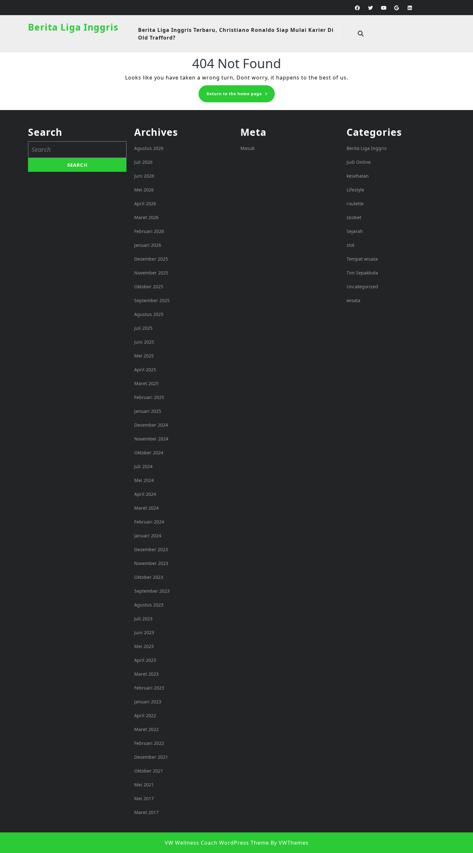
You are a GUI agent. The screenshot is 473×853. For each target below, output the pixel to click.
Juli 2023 (143, 619)
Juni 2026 (144, 176)
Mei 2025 (144, 356)
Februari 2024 (149, 522)
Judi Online (359, 162)
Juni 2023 (144, 632)
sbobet (354, 217)
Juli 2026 (143, 162)
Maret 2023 (146, 674)
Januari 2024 (147, 536)
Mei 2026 (144, 190)
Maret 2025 (146, 383)
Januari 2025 (147, 411)
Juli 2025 (143, 328)
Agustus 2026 (148, 148)
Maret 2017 (146, 812)
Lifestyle (355, 190)
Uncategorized (362, 286)
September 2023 (152, 591)
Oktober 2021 (148, 771)
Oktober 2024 (148, 453)
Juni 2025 (144, 342)
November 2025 (151, 273)
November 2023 (151, 563)
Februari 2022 (149, 743)
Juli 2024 (143, 466)
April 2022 (145, 715)
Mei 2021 (144, 785)
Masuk (247, 148)
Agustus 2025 (148, 314)
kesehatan (358, 176)
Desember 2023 (151, 549)
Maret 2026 (146, 217)
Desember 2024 (151, 425)
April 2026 (145, 203)
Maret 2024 (146, 508)
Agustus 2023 (148, 605)
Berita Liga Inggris (73, 27)
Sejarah (355, 231)
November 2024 (151, 439)
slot (350, 245)
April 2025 (145, 369)
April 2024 (145, 494)
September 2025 (152, 300)
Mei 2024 (144, 480)
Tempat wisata (362, 259)
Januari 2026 (147, 245)
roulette (355, 203)
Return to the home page (241, 95)
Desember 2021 (151, 757)
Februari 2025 (149, 397)
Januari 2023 (147, 702)
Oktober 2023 (148, 577)
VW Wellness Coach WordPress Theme (217, 842)
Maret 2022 (146, 729)
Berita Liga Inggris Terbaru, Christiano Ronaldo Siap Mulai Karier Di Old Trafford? (236, 33)
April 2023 (145, 660)
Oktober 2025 (148, 286)
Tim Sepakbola (362, 273)
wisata (353, 300)
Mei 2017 (144, 798)
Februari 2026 (149, 231)
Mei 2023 (144, 646)
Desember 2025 (151, 259)
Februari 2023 (149, 688)
